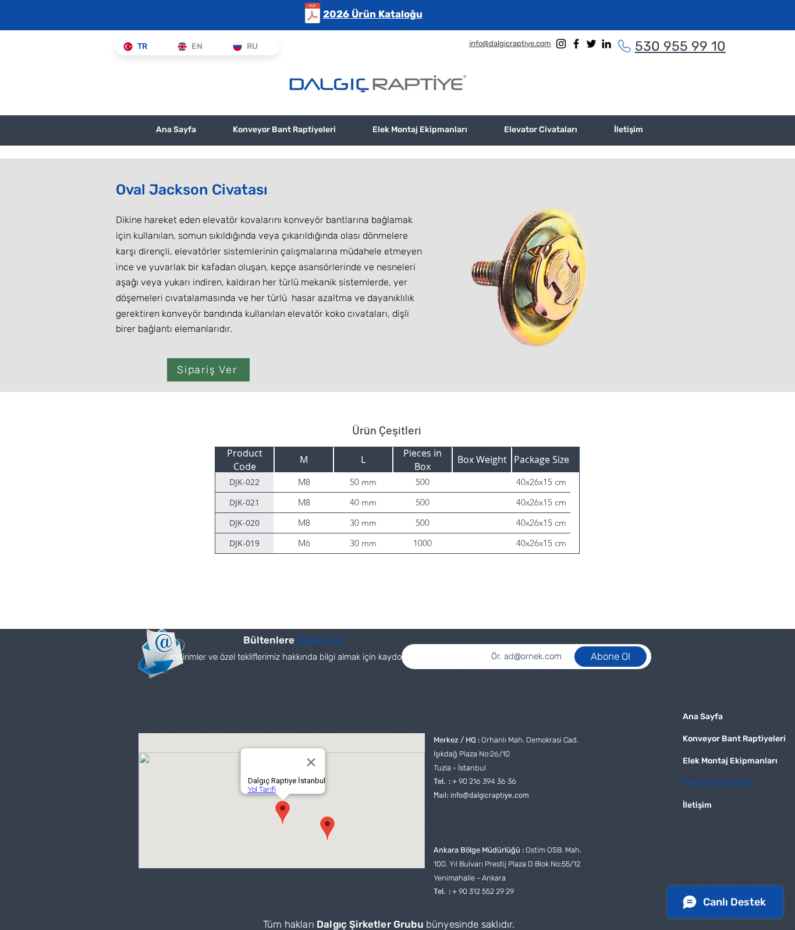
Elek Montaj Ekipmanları (721, 761)
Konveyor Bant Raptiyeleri (721, 739)
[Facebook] (576, 43)
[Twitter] (591, 43)
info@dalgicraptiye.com (489, 795)
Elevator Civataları (719, 783)
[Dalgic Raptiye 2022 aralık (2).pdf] (312, 14)
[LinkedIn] (606, 43)
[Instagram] (561, 43)
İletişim (697, 805)
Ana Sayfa (703, 717)
